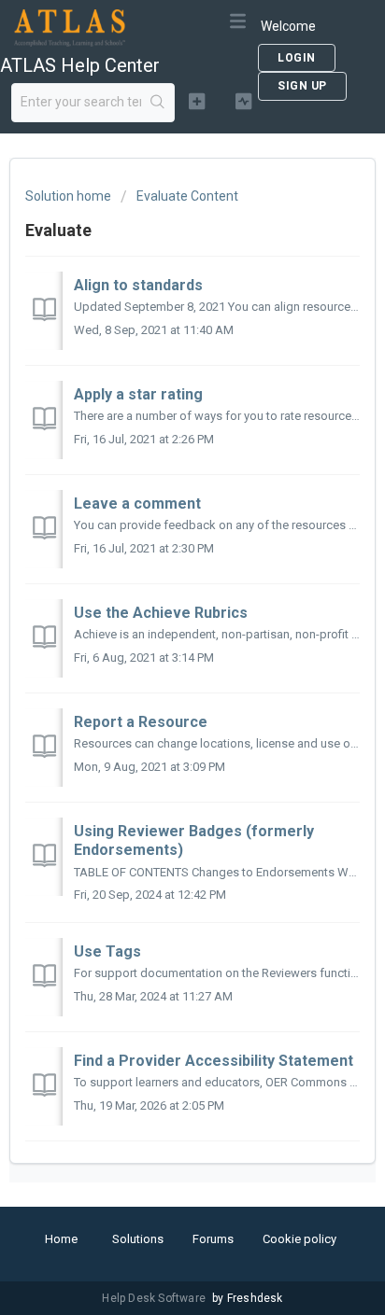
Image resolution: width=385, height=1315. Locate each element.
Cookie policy (299, 1239)
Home (61, 1239)
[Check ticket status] (244, 101)
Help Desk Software (155, 1298)
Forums (213, 1239)
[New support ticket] (197, 101)
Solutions (138, 1239)
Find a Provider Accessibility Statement (213, 1061)
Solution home (69, 196)
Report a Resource (140, 722)
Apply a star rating (138, 394)
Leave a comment (137, 503)
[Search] (157, 102)
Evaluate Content (187, 196)
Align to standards (138, 285)
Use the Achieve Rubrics (161, 613)
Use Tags (107, 951)
